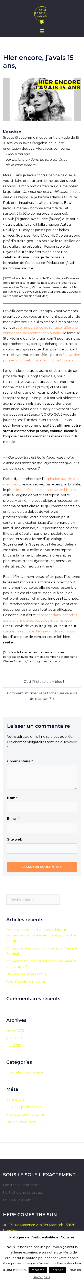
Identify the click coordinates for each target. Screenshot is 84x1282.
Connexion (15, 1099)
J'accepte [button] (37, 1269)
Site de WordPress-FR (24, 1122)
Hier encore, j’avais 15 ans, (26, 974)
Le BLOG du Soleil (18, 1200)
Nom (12, 798)
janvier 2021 (15, 1030)
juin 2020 (14, 1038)
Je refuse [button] (57, 1269)
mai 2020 (13, 1045)
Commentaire (20, 761)
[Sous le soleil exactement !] (42, 14)
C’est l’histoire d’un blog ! (44, 682)
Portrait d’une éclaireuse (23, 1192)
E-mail (13, 819)
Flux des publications (23, 1107)
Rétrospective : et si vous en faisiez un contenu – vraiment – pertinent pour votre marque (41, 935)
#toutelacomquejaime (24, 1072)
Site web (14, 839)
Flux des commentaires (25, 1114)
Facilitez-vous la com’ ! (21, 1185)
